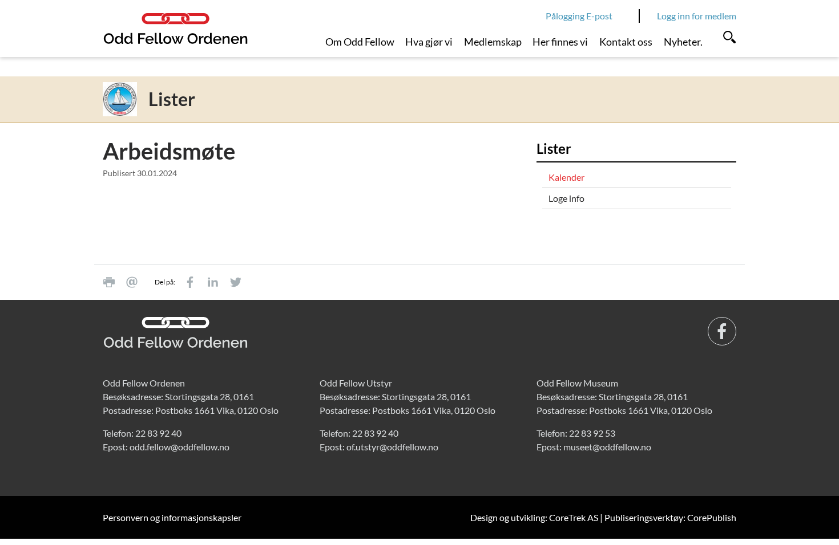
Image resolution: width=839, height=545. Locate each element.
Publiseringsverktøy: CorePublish (670, 517)
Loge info (566, 198)
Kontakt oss (625, 41)
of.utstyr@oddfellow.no (392, 446)
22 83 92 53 (592, 433)
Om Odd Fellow (359, 41)
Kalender (566, 177)
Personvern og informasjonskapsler (172, 517)
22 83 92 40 (158, 433)
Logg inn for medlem (696, 15)
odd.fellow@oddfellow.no (179, 446)
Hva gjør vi (429, 41)
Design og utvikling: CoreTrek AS (534, 517)
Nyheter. (683, 41)
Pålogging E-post (579, 15)
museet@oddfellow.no (607, 446)
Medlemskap (493, 41)
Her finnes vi (560, 41)
